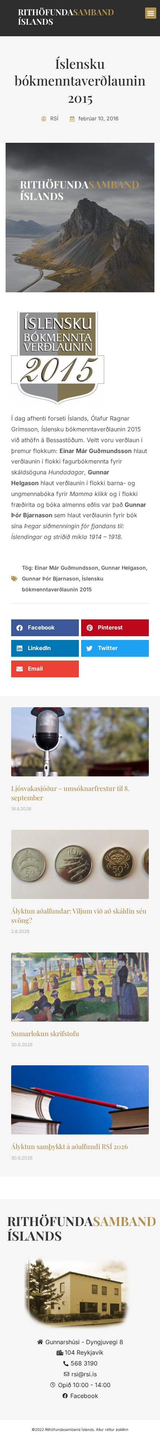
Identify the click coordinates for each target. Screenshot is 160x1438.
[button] (150, 13)
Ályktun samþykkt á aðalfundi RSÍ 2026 (69, 1146)
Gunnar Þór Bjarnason (50, 578)
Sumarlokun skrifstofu (45, 1033)
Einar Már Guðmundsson (66, 567)
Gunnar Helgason (123, 567)
